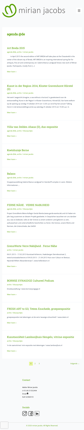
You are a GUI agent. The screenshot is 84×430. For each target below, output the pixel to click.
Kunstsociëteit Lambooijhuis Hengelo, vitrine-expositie (40, 337)
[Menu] (79, 10)
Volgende (74, 363)
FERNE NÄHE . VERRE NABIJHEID (28, 205)
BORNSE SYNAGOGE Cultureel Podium (30, 280)
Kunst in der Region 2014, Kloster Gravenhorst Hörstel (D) (40, 87)
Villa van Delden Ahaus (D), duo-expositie (32, 126)
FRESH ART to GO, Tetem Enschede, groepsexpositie (38, 308)
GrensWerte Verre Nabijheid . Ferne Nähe (32, 246)
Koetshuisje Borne (18, 150)
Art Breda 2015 (16, 48)
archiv (19, 52)
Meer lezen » (11, 71)
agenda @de (11, 52)
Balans (11, 173)
